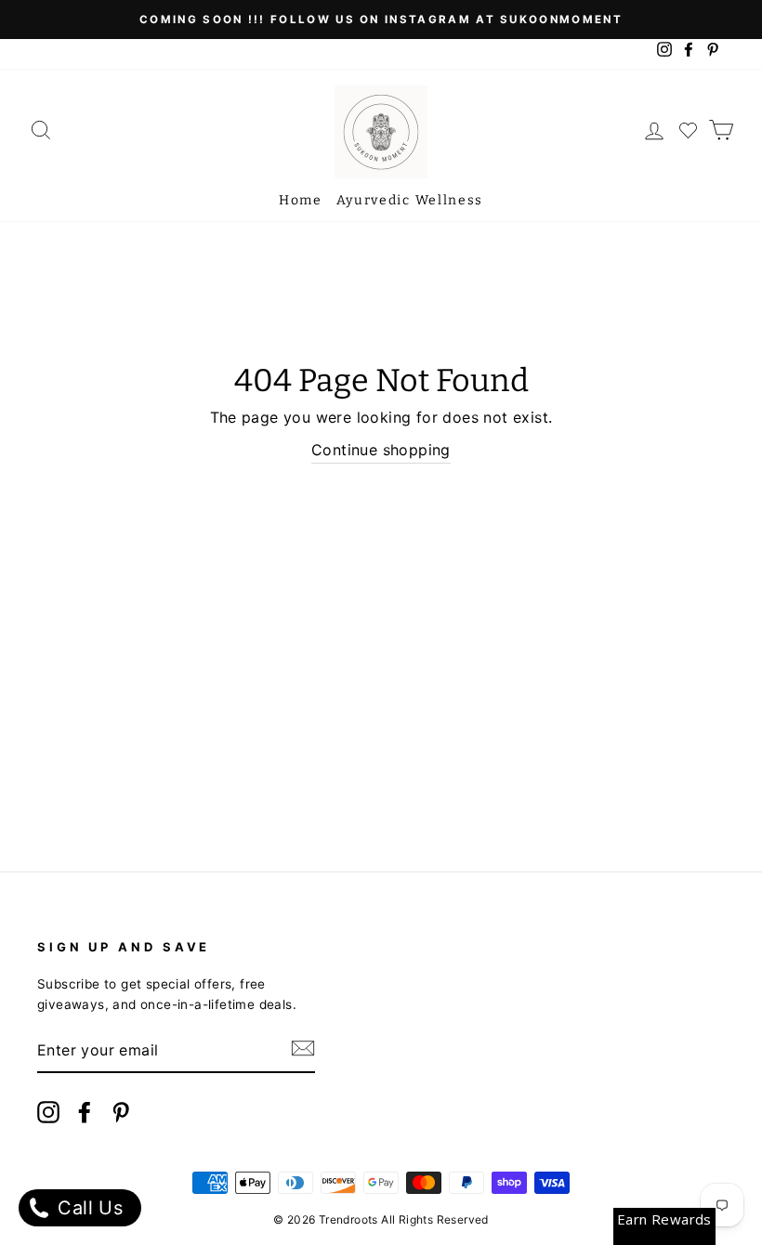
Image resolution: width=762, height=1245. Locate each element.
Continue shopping (381, 449)
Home (300, 200)
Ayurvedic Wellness (409, 200)
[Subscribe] (303, 1052)
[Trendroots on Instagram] (48, 1115)
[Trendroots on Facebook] (84, 1115)
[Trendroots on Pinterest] (121, 1115)
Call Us (87, 1208)
